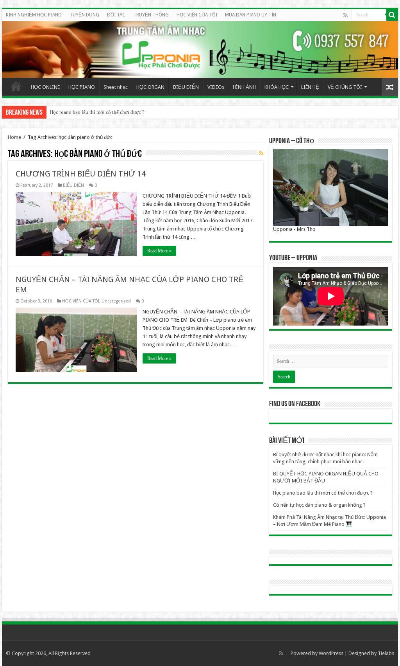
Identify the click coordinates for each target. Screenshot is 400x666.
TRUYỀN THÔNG (151, 15)
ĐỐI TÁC (116, 15)
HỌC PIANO (81, 87)
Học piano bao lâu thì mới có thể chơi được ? (97, 112)
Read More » (159, 251)
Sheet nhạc (116, 87)
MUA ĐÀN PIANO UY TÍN (250, 15)
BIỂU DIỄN (186, 87)
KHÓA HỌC (276, 87)
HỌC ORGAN (150, 87)
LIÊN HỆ (310, 87)
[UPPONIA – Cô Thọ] (330, 187)
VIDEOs (215, 87)
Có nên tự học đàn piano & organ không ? (319, 505)
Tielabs (386, 653)
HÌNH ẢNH (244, 87)
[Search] (392, 15)
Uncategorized (116, 301)
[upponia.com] (200, 49)
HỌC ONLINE (45, 87)
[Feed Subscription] (261, 153)
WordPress (331, 653)
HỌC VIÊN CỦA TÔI (197, 15)
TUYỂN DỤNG (84, 15)
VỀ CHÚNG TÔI (345, 87)
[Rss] (345, 15)
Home (16, 86)
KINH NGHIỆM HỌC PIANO (34, 15)
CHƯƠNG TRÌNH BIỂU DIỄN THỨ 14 (81, 173)
